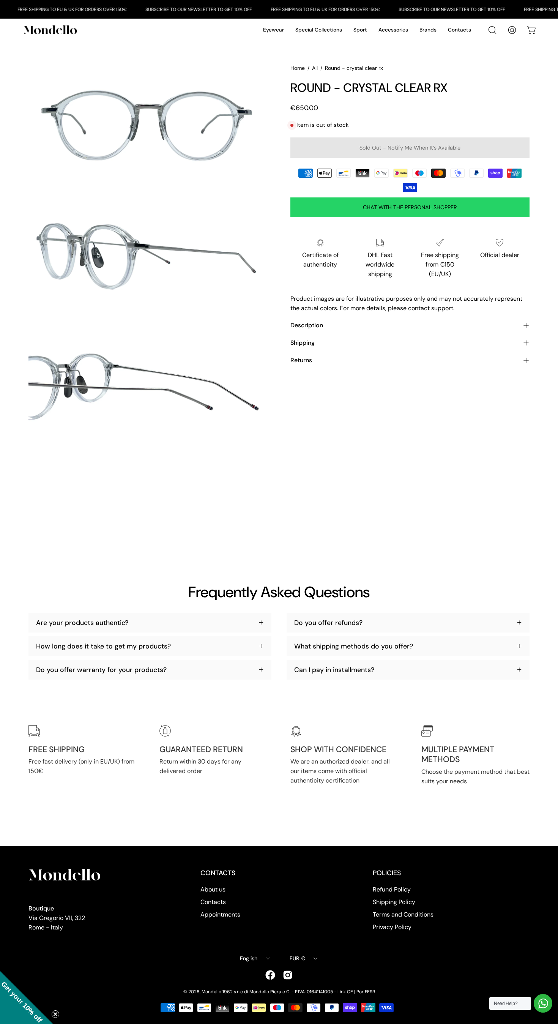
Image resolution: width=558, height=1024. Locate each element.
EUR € (297, 958)
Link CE (345, 992)
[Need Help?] (543, 1003)
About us (212, 889)
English (249, 958)
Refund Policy (392, 889)
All (315, 68)
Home (297, 68)
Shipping (302, 343)
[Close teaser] (55, 1014)
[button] (26, 997)
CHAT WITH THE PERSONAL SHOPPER (410, 207)
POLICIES (387, 873)
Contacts (213, 902)
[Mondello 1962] (51, 30)
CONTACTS (217, 873)
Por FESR (365, 992)
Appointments (220, 914)
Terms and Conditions (403, 914)
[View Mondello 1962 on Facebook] (270, 975)
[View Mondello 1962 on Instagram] (287, 975)
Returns (301, 360)
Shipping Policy (394, 902)
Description (306, 325)
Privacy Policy (392, 927)
